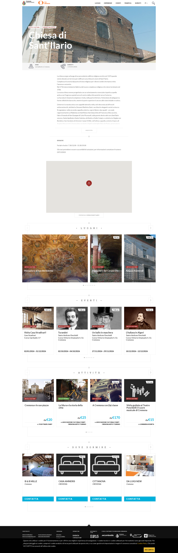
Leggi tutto (89, 130)
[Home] (36, 3)
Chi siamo (58, 534)
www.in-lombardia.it (27, 534)
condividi (137, 54)
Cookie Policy (142, 543)
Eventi (118, 3)
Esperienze (108, 3)
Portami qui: (89, 215)
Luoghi (97, 3)
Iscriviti (138, 3)
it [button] (145, 3)
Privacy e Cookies (60, 536)
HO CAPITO (149, 550)
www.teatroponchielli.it (44, 536)
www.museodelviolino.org (29, 536)
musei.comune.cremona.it (45, 534)
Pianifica (128, 3)
